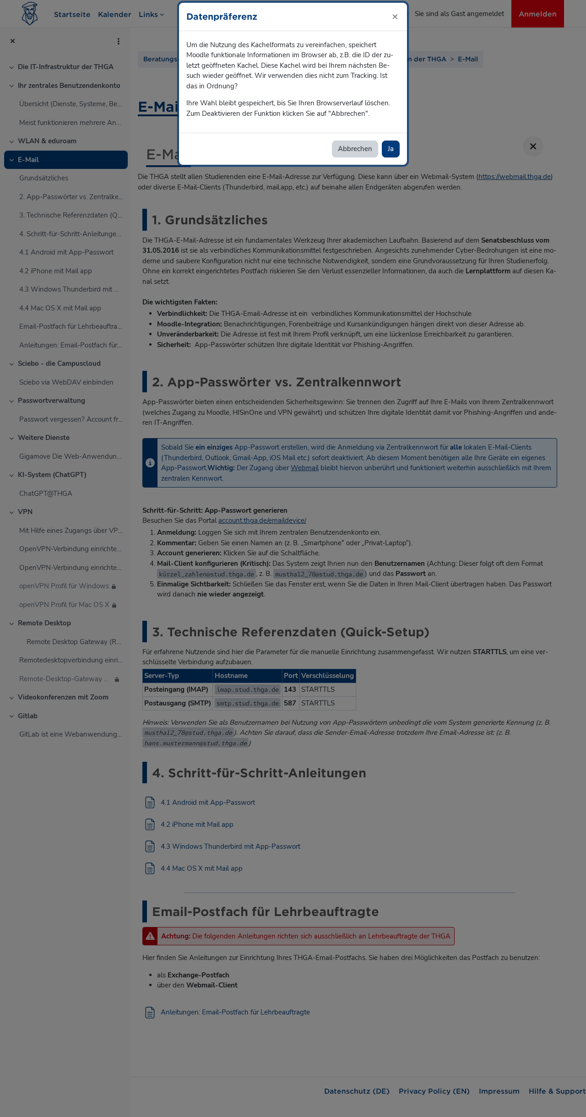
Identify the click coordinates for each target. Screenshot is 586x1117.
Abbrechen (355, 148)
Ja (391, 148)
